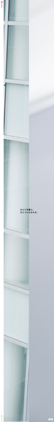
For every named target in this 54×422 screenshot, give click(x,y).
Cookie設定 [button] (50, 419)
